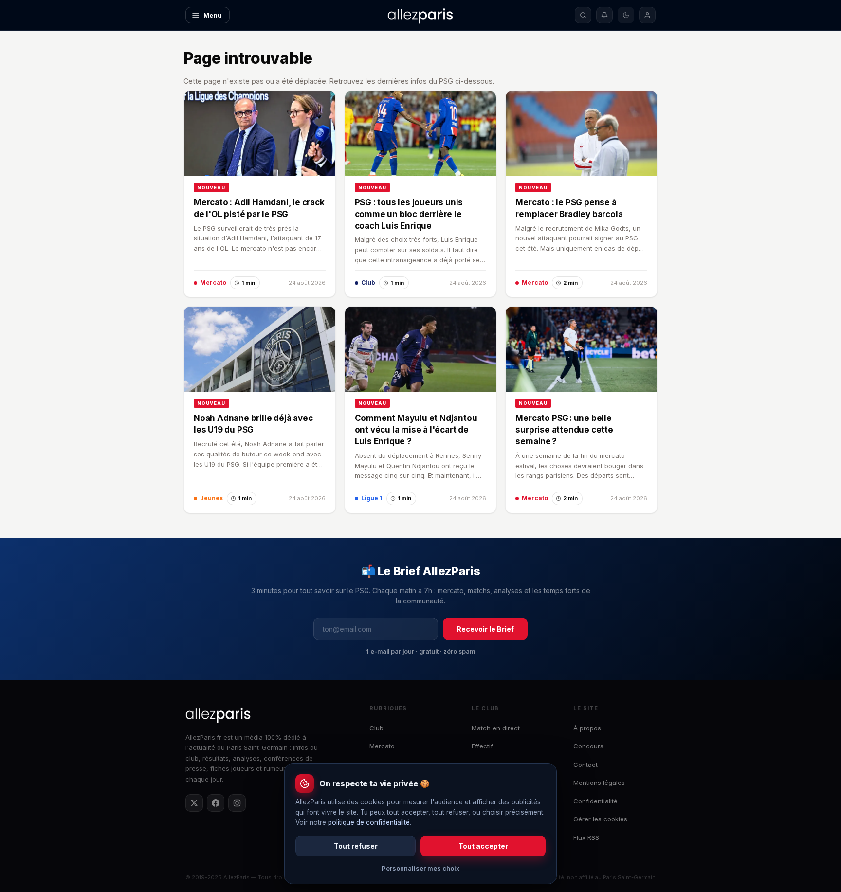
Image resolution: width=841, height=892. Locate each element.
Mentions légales (599, 782)
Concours (588, 746)
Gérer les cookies (600, 819)
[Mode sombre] (626, 15)
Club (376, 728)
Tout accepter (483, 846)
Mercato (382, 746)
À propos (587, 728)
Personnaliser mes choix (420, 868)
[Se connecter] (647, 15)
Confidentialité (595, 801)
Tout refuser (356, 846)
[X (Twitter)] (194, 803)
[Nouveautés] (604, 15)
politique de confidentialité (369, 822)
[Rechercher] (583, 15)
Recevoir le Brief (485, 629)
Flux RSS (586, 837)
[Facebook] (215, 803)
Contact (585, 764)
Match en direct (496, 728)
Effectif (482, 746)
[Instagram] (237, 803)
